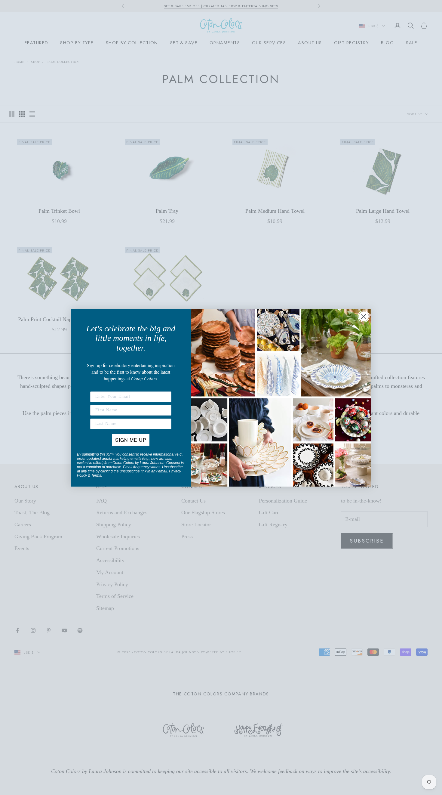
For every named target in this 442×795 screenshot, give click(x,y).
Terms (96, 475)
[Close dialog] (363, 316)
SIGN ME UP (130, 439)
